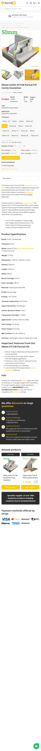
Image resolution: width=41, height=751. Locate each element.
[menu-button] (38, 3)
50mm (4, 126)
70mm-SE (5, 131)
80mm (32, 131)
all (2, 23)
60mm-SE (28, 126)
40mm (21, 121)
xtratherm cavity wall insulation (11, 25)
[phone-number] (27, 3)
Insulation (16, 392)
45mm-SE (29, 121)
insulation (29, 192)
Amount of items (7, 146)
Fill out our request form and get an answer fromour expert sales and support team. (21, 438)
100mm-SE (24, 136)
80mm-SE (5, 136)
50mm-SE (12, 126)
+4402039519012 (15, 421)
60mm (20, 126)
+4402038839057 (12, 414)
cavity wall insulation (18, 23)
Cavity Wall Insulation (25, 248)
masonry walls (27, 203)
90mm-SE (15, 136)
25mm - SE (6, 121)
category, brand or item (13, 9)
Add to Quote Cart (10, 158)
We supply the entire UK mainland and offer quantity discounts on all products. (21, 430)
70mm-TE (15, 131)
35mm (14, 121)
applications (7, 23)
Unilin (24, 380)
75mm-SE (24, 131)
